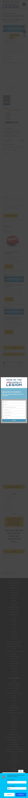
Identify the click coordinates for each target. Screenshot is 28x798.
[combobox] (9, 788)
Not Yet (9, 794)
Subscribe (21, 794)
